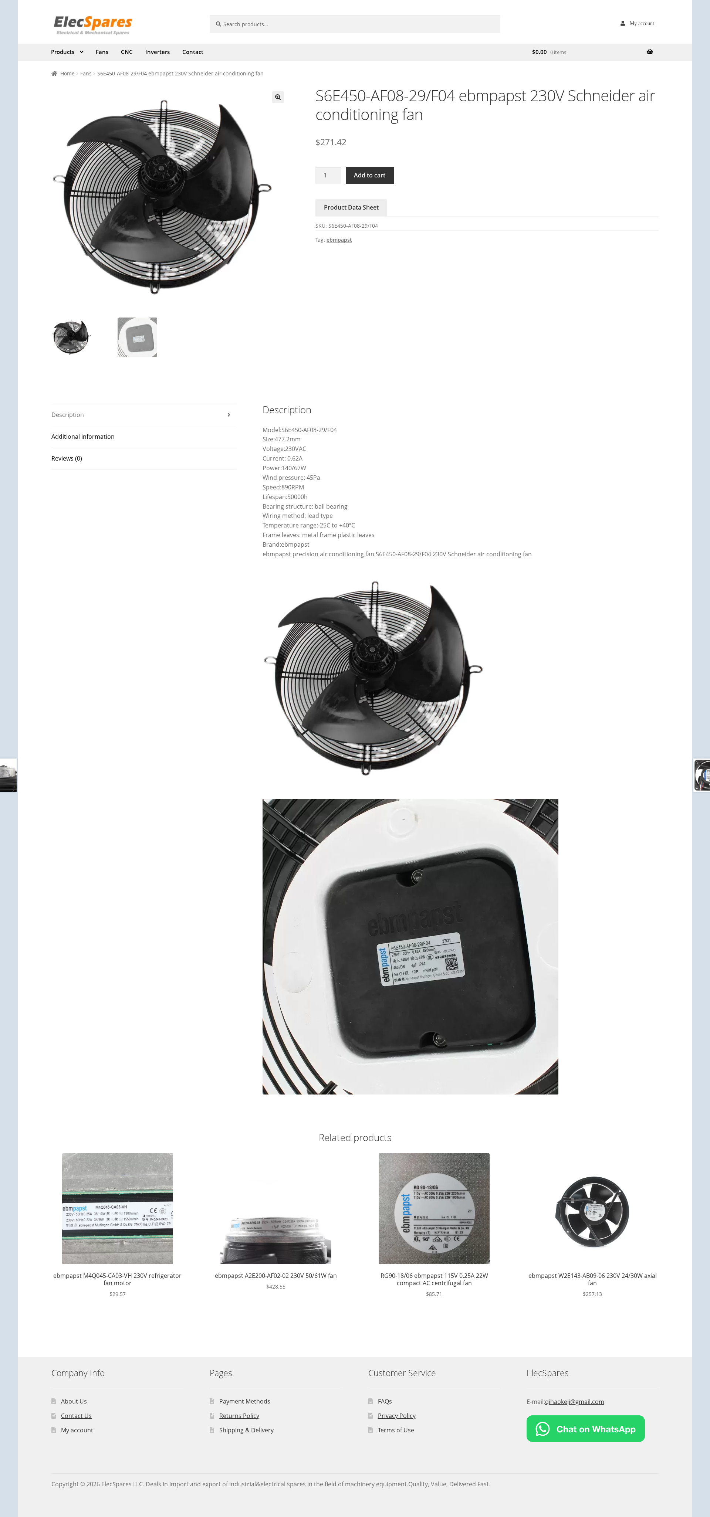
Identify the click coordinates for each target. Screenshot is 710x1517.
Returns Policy (239, 1416)
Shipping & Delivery (246, 1430)
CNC (127, 51)
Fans (102, 51)
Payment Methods (244, 1401)
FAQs (385, 1401)
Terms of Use (396, 1430)
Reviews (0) (66, 458)
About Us (74, 1401)
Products (62, 51)
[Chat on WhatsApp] (593, 1428)
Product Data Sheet (351, 207)
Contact (192, 51)
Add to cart (369, 175)
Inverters (157, 51)
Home (67, 73)
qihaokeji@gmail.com (574, 1402)
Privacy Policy (397, 1416)
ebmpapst (339, 239)
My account (642, 23)
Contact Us (76, 1416)
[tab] (143, 415)
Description (67, 415)
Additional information (83, 436)
